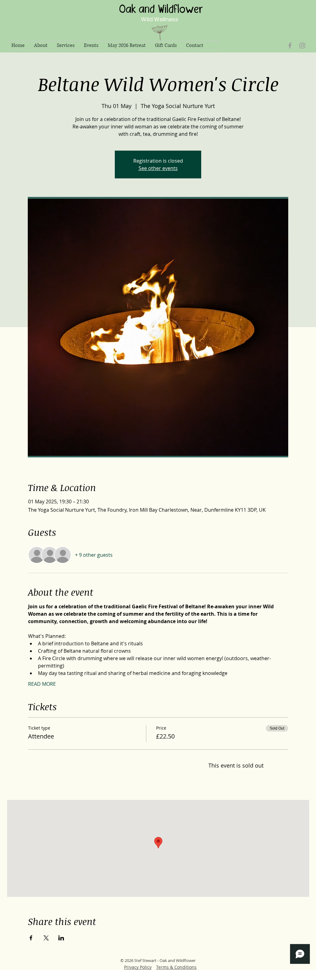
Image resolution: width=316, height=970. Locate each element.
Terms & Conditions (176, 967)
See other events (158, 168)
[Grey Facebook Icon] (290, 45)
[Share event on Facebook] (31, 937)
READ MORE (42, 684)
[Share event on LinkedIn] (61, 937)
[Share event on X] (46, 937)
